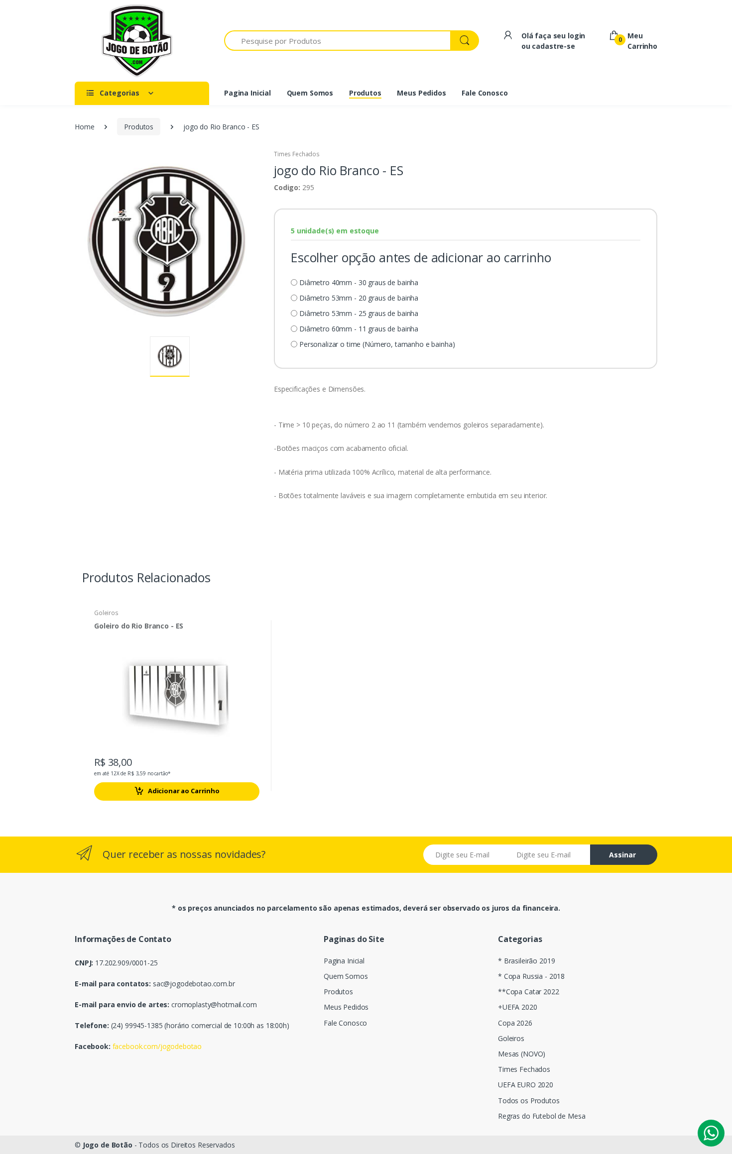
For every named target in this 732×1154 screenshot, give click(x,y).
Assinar (622, 854)
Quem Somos (346, 976)
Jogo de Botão (107, 1145)
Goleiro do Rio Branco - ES (138, 626)
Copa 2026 (515, 1023)
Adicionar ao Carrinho (184, 790)
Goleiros (106, 613)
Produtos (138, 126)
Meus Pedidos (346, 1007)
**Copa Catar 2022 (528, 991)
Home (84, 126)
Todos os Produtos (529, 1100)
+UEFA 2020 (517, 1007)
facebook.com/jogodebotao (157, 1046)
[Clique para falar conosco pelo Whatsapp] (711, 1133)
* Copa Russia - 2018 (531, 976)
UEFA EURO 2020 (525, 1084)
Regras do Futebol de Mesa (541, 1116)
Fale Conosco (345, 1023)
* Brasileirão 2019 (526, 960)
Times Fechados (297, 154)
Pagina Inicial (344, 960)
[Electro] (137, 40)
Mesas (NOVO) (521, 1053)
